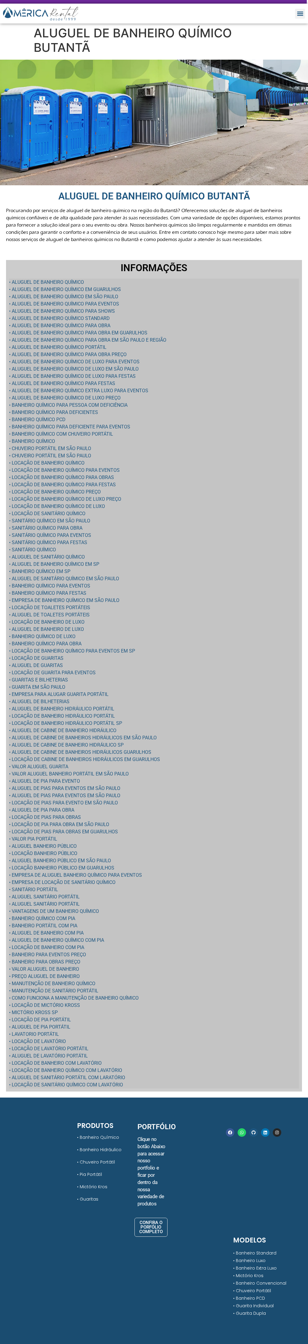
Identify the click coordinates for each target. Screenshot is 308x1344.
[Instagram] (277, 1132)
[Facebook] (230, 1132)
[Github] (253, 1132)
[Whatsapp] (242, 1132)
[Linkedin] (265, 1132)
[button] (300, 14)
